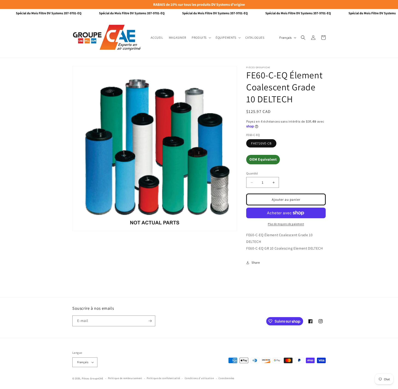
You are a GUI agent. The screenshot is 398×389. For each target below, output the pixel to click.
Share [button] (256, 262)
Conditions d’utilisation (199, 378)
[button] (201, 37)
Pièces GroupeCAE (92, 378)
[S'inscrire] (150, 320)
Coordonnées (226, 378)
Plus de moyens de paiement (286, 224)
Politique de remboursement (125, 378)
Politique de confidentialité (163, 378)
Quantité (252, 173)
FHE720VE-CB (261, 143)
